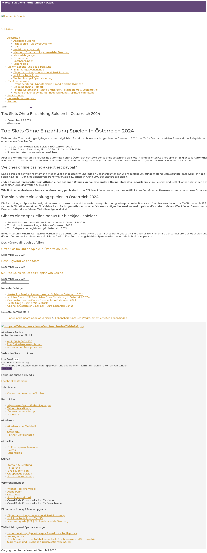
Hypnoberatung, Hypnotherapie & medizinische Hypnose (48, 84)
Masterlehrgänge (24, 55)
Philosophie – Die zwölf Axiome (32, 43)
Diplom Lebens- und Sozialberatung (29, 66)
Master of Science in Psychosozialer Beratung (41, 52)
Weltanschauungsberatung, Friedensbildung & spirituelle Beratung (54, 92)
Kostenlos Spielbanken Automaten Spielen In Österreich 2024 (45, 294)
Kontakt (12, 101)
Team (16, 46)
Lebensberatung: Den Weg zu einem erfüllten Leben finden (91, 318)
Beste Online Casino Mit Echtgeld (27, 303)
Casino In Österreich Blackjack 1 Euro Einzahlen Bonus (40, 305)
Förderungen (21, 58)
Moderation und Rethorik (28, 86)
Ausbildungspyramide (26, 49)
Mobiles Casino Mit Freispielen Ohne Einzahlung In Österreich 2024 (48, 297)
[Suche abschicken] (31, 107)
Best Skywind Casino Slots (20, 261)
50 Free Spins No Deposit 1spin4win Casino (32, 273)
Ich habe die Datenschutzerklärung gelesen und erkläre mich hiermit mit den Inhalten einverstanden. (66, 365)
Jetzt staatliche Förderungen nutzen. (29, 2)
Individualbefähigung (26, 75)
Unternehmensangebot (21, 98)
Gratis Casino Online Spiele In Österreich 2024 (34, 249)
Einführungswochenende (28, 69)
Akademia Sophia (24, 40)
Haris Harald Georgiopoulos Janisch (29, 318)
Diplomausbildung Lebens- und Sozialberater (41, 72)
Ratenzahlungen (23, 61)
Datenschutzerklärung (15, 362)
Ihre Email (7, 359)
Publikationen (15, 95)
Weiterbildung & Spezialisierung (32, 78)
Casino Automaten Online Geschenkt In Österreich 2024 (41, 300)
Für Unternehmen (18, 81)
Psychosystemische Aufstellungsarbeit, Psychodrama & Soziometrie (55, 89)
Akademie (13, 38)
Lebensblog (20, 63)
